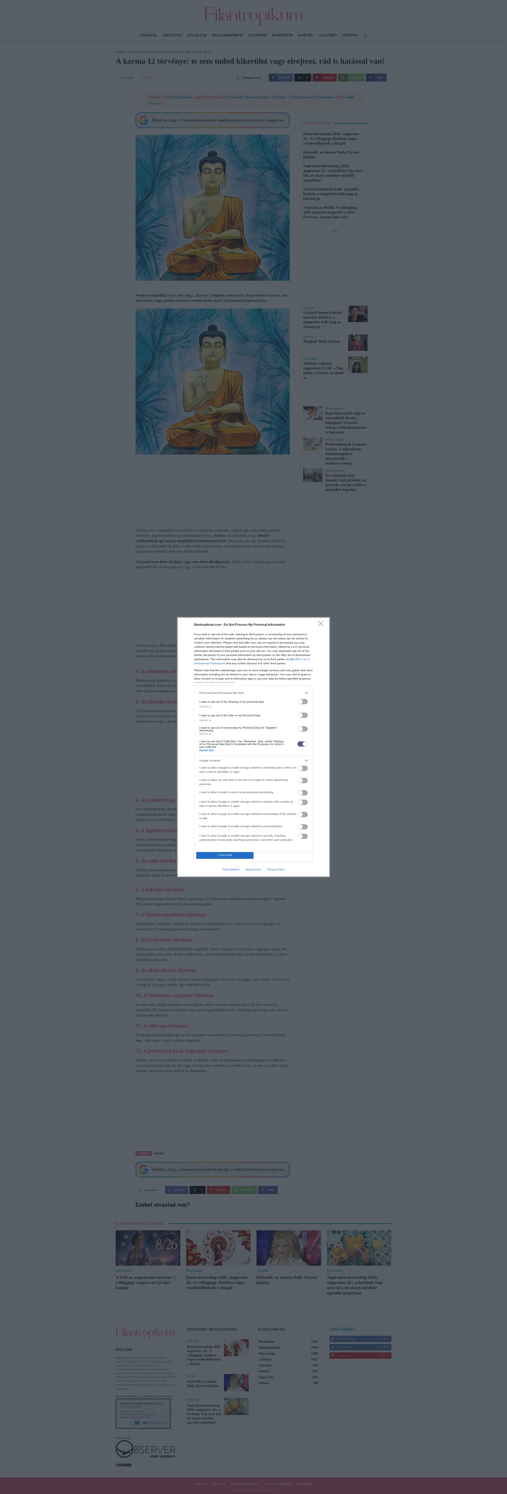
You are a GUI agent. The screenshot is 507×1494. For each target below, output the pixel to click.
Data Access (253, 869)
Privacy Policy (276, 869)
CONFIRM (225, 855)
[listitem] (253, 693)
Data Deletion (231, 869)
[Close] (322, 625)
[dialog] (253, 747)
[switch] (302, 701)
